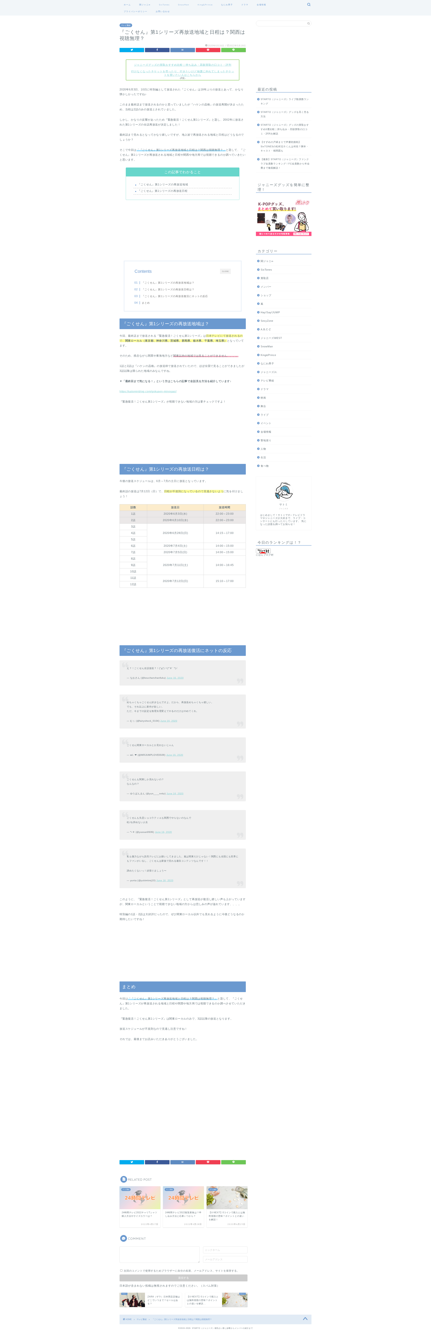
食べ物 (265, 465)
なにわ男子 (227, 4)
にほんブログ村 (265, 555)
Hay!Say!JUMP (270, 312)
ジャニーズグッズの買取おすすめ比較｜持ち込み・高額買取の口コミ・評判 (182, 64)
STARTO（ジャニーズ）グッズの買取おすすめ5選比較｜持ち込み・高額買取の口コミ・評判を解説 (285, 129)
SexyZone (267, 320)
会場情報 (261, 4)
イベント (266, 423)
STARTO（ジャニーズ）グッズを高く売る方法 (285, 114)
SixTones (164, 4)
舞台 (263, 406)
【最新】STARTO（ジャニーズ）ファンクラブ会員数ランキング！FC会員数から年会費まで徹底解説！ (285, 163)
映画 (263, 397)
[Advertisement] (183, 230)
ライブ (265, 414)
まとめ (146, 302)
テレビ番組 (125, 25)
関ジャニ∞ (145, 4)
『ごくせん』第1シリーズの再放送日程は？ (168, 289)
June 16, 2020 (175, 677)
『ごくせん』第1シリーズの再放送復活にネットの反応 (175, 296)
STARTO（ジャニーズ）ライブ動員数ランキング (285, 101)
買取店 (265, 278)
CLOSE (225, 271)
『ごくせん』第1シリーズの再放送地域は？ (168, 282)
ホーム (127, 4)
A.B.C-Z (266, 329)
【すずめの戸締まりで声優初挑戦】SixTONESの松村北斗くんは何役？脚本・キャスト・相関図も (285, 146)
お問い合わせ (163, 11)
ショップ (266, 295)
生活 (263, 457)
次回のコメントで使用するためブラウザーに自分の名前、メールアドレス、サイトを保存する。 (182, 1270)
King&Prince (205, 4)
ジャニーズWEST (271, 338)
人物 (263, 448)
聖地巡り (266, 440)
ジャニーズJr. (269, 372)
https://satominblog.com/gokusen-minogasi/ (148, 391)
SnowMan (183, 4)
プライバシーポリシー (135, 11)
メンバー (266, 286)
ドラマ (244, 4)
